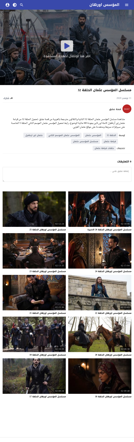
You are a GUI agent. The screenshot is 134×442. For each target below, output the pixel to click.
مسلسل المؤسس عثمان (85, 141)
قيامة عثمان (110, 141)
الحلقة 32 (111, 135)
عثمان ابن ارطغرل (34, 135)
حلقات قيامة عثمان (104, 148)
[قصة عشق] (126, 112)
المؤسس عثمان (93, 135)
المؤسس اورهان (104, 4)
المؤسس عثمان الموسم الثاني (64, 135)
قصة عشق (115, 109)
